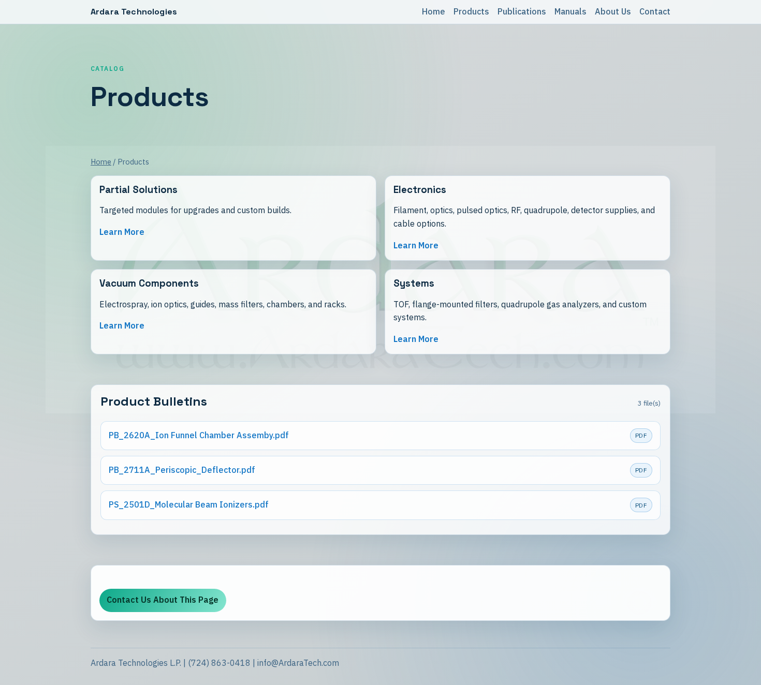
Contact (654, 11)
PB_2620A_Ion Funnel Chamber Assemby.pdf (199, 435)
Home (433, 11)
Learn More (121, 232)
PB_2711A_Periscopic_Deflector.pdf (182, 470)
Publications (521, 11)
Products (471, 11)
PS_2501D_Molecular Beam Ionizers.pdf (189, 504)
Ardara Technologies (134, 11)
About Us (613, 11)
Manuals (570, 11)
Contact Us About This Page (162, 599)
